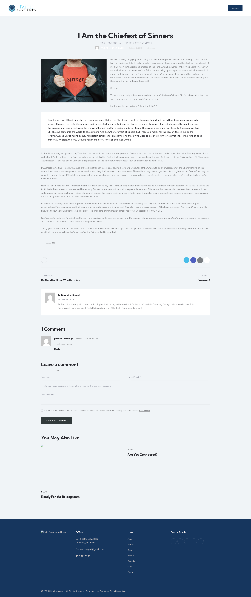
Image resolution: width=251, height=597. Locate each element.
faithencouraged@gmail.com (90, 549)
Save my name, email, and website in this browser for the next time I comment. (77, 386)
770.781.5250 (83, 556)
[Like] (44, 260)
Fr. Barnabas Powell (69, 295)
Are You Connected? (142, 454)
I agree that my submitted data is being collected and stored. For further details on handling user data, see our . (97, 410)
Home (102, 43)
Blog (44, 492)
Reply (57, 349)
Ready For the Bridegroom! (60, 497)
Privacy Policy (144, 411)
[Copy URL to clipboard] (207, 260)
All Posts (112, 42)
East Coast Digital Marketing (112, 591)
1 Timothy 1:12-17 (51, 243)
